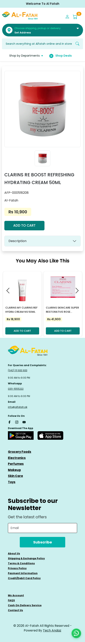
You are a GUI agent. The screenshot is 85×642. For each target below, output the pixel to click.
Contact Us (15, 610)
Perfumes (16, 464)
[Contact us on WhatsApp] (76, 633)
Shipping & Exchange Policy (26, 558)
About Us (14, 553)
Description (17, 241)
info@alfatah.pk (17, 407)
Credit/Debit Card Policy (24, 578)
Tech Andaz (52, 630)
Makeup (14, 470)
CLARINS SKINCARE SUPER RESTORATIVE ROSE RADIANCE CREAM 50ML (62, 310)
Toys (11, 482)
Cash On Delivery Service (25, 605)
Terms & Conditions (21, 563)
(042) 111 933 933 (17, 370)
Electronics (17, 458)
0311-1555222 (16, 388)
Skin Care (15, 476)
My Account (16, 595)
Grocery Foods (19, 452)
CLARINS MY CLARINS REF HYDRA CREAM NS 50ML (21, 310)
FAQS (11, 600)
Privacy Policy (17, 568)
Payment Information (23, 573)
